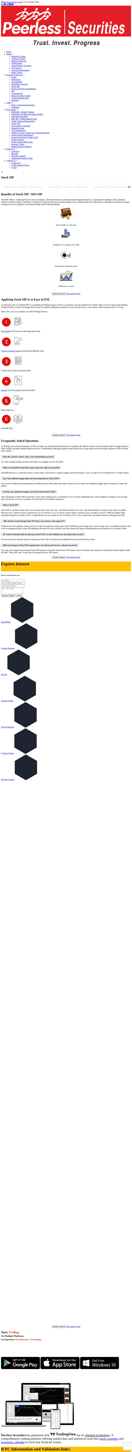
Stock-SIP (15, 86)
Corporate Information (20, 70)
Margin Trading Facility (21, 96)
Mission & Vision (18, 56)
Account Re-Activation (20, 126)
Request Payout (17, 128)
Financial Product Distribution (23, 89)
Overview (15, 151)
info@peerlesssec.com (12, 2)
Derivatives (16, 79)
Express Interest (59, 294)
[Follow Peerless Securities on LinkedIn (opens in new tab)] (10, 4)
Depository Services (19, 84)
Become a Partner (18, 156)
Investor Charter (17, 144)
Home (8, 52)
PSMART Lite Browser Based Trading (27, 114)
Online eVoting (17, 140)
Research (15, 100)
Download (5, 331)
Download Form (73, 294)
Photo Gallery (17, 73)
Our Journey (16, 68)
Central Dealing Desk (20, 98)
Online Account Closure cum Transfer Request (30, 133)
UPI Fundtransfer (18, 130)
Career (14, 167)
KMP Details (16, 63)
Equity (14, 77)
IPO (13, 91)
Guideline (15, 107)
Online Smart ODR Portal (21, 142)
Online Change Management (23, 121)
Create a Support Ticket (10, 351)
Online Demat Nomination (22, 135)
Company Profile (18, 59)
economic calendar (13, 1442)
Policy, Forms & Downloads (23, 105)
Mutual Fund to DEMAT (21, 147)
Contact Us (15, 163)
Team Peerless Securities (21, 66)
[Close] (2, 570)
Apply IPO (15, 123)
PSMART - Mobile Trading (22, 112)
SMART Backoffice (19, 117)
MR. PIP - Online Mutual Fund (24, 119)
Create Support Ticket (20, 165)
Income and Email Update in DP (24, 137)
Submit (4, 390)
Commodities (16, 82)
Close (19, 596)
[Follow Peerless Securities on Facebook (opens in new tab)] (2, 4)
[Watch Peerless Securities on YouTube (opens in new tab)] (12, 4)
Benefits (14, 154)
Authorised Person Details (22, 158)
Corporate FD (17, 93)
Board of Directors (19, 61)
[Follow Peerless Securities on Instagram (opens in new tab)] (7, 4)
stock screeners (108, 1438)
